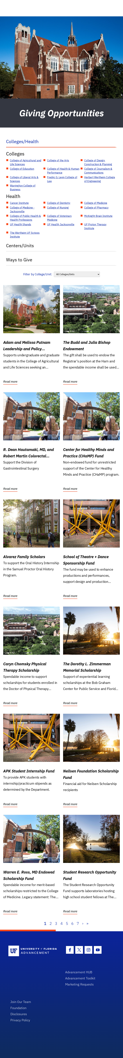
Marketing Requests (79, 984)
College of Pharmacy (96, 207)
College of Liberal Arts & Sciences (24, 179)
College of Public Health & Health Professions (25, 217)
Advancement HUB (78, 972)
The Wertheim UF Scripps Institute (25, 234)
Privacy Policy (20, 1020)
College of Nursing (58, 207)
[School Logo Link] (33, 951)
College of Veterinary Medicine (59, 217)
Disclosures (18, 1014)
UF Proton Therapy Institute (95, 226)
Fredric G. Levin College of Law (62, 179)
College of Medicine (95, 203)
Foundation (18, 1008)
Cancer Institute (19, 203)
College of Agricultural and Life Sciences (25, 162)
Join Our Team (20, 1002)
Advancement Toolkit (80, 978)
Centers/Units (20, 245)
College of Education (22, 168)
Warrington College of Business (22, 187)
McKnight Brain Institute (98, 216)
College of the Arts (58, 160)
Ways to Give (19, 260)
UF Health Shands (20, 224)
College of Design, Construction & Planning (98, 162)
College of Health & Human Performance (63, 170)
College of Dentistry (58, 203)
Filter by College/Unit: (37, 274)
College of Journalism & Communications (98, 170)
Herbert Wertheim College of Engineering (99, 179)
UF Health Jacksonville (60, 224)
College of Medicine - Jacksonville (22, 209)
